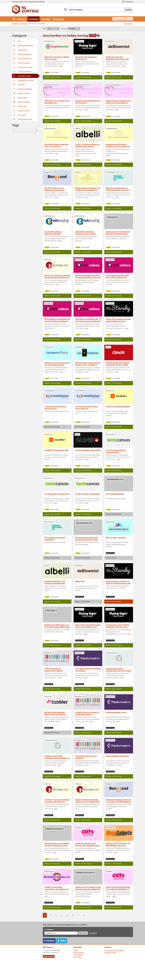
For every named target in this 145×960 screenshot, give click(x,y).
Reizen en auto (22, 106)
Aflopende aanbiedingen (25, 54)
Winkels (21, 19)
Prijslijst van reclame (110, 952)
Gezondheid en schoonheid (26, 80)
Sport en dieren (22, 115)
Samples (46, 19)
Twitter (63, 941)
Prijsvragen (58, 19)
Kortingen (33, 19)
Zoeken (128, 10)
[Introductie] (13, 19)
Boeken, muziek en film (24, 58)
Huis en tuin (21, 84)
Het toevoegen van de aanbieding (114, 950)
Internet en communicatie (25, 89)
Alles (19, 41)
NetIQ (58, 950)
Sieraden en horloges (24, 110)
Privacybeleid (93, 933)
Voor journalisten (78, 954)
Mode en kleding (22, 97)
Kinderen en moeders (24, 93)
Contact (76, 950)
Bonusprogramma (79, 952)
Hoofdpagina (16, 23)
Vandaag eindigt (22, 50)
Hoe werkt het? (128, 23)
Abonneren (83, 933)
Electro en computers (24, 63)
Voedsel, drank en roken (25, 119)
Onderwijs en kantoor (24, 102)
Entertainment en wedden (25, 67)
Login (130, 19)
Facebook (50, 941)
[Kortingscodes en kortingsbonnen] (25, 13)
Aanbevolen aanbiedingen (25, 45)
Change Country (48, 956)
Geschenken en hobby (24, 76)
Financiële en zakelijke (24, 71)
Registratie (119, 19)
